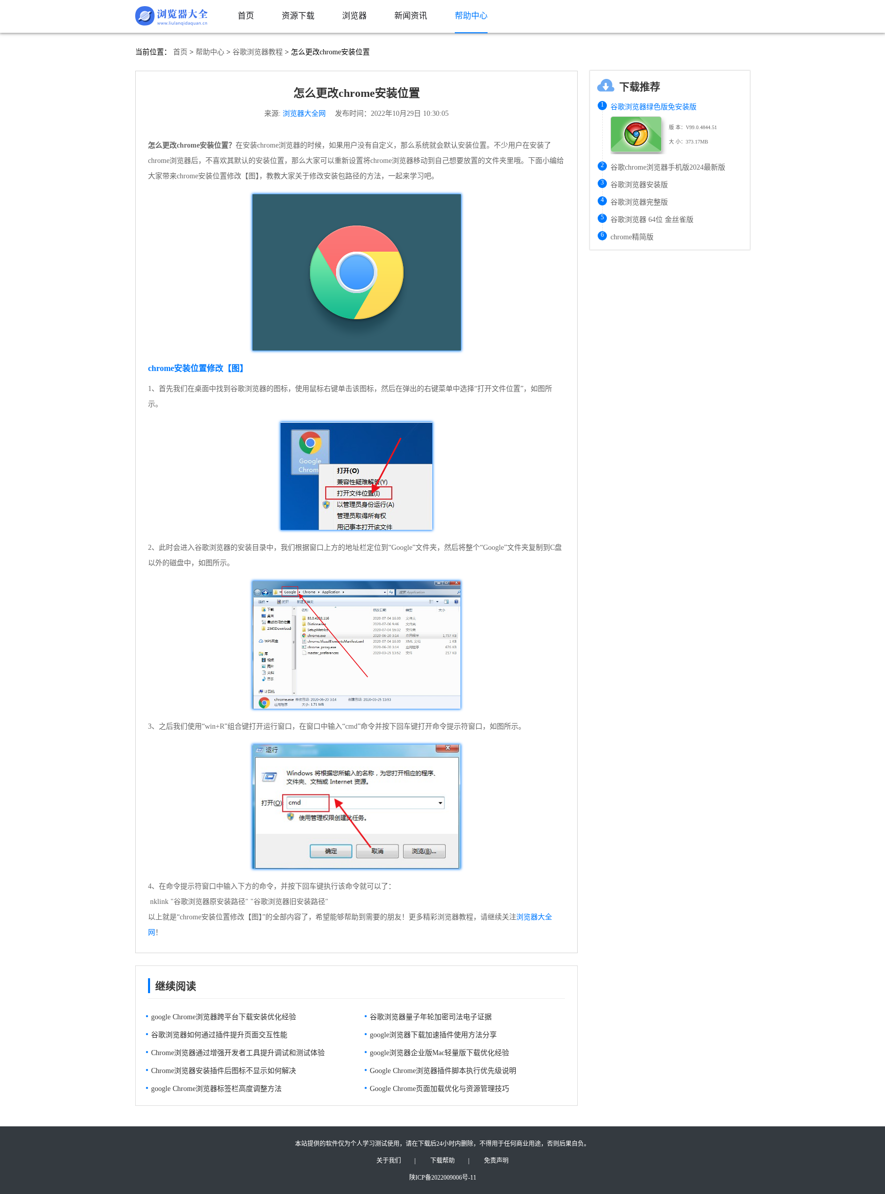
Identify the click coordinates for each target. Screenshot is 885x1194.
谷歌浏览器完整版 (639, 202)
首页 (180, 52)
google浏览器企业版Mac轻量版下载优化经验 (439, 1053)
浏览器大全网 (304, 113)
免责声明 (496, 1160)
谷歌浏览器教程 (258, 52)
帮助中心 (210, 52)
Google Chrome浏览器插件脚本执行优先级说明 (443, 1071)
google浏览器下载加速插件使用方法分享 (433, 1035)
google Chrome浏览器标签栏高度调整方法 (216, 1089)
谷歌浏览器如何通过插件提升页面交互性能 (219, 1035)
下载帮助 (442, 1160)
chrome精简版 (632, 237)
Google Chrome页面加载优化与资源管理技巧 (439, 1089)
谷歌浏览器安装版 (639, 185)
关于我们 (388, 1160)
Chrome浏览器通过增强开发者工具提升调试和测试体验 (238, 1053)
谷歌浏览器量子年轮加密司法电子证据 (431, 1017)
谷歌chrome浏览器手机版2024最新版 (667, 167)
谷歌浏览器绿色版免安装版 (653, 107)
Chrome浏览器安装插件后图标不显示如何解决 (223, 1071)
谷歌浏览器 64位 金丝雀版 (651, 219)
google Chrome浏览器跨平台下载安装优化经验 (223, 1017)
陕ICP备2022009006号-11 (442, 1177)
